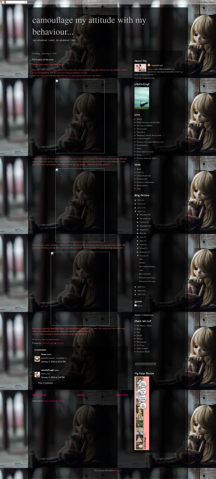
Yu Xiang (140, 345)
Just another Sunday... (147, 266)
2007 (140, 294)
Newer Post (39, 395)
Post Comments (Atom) (54, 401)
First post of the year (147, 281)
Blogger (118, 470)
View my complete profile (144, 78)
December (144, 214)
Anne (141, 270)
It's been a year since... (148, 277)
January (143, 255)
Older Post (121, 395)
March (142, 248)
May (142, 240)
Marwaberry (141, 342)
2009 (140, 286)
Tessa (43, 354)
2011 (140, 207)
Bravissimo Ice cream (145, 151)
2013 (140, 200)
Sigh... (141, 259)
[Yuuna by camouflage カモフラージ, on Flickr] (138, 305)
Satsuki (142, 262)
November (144, 218)
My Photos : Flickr (144, 325)
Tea (138, 332)
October (143, 222)
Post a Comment (45, 383)
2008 (140, 290)
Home (80, 395)
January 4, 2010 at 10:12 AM (53, 362)
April (142, 244)
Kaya (139, 329)
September (144, 225)
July (142, 233)
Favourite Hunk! (143, 351)
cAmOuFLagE (47, 370)
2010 (140, 211)
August (143, 229)
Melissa (140, 338)
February (143, 252)
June (142, 237)
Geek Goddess (142, 348)
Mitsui (139, 335)
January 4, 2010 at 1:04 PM (53, 377)
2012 (140, 203)
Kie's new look (145, 273)
